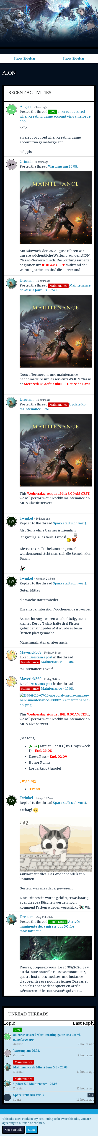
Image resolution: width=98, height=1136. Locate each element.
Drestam (27, 280)
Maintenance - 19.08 (57, 662)
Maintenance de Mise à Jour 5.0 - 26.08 (40, 1067)
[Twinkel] (11, 543)
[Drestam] (11, 335)
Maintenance (23, 1062)
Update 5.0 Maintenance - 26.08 (35, 1084)
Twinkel (26, 518)
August (25, 106)
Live (18, 1029)
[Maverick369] (11, 660)
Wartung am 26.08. (63, 166)
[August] (11, 129)
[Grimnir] (11, 216)
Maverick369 (30, 652)
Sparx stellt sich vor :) (69, 523)
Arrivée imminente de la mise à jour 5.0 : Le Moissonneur (50, 926)
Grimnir (26, 161)
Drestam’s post (40, 657)
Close (32, 1129)
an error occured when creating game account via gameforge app (55, 116)
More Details (13, 1129)
